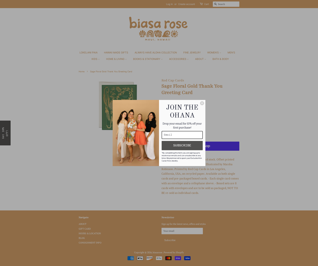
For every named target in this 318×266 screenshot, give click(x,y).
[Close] (202, 103)
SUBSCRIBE (182, 145)
